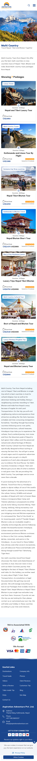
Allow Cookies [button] (18, 757)
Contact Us (6, 700)
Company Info (24, 671)
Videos (4, 681)
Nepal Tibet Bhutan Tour (18, 195)
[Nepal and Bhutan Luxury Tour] (18, 349)
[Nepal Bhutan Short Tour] (18, 221)
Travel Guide (7, 676)
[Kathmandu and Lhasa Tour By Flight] (18, 136)
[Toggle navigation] (33, 5)
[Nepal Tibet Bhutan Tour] (18, 178)
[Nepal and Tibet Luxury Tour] (18, 93)
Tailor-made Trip (8, 690)
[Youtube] (27, 735)
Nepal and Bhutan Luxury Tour (18, 366)
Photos (22, 676)
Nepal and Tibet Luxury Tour (18, 110)
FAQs (4, 695)
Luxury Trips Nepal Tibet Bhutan (18, 281)
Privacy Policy (20, 753)
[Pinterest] (23, 735)
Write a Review (8, 686)
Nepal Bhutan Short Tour (19, 238)
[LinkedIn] (20, 735)
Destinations (7, 671)
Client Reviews (25, 681)
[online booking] (18, 651)
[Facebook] (9, 735)
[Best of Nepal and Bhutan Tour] (18, 306)
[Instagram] (16, 735)
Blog (21, 690)
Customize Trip (25, 686)
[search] (29, 5)
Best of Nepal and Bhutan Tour (18, 323)
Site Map (23, 695)
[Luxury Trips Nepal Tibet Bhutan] (18, 264)
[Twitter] (13, 735)
